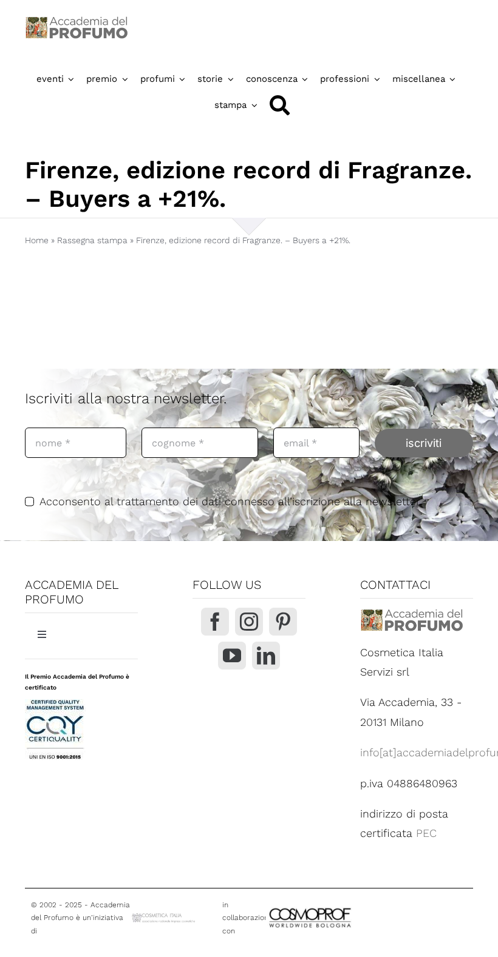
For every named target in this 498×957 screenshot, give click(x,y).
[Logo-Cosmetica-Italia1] (164, 916)
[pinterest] (283, 622)
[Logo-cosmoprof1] (344, 907)
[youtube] (232, 656)
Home (37, 240)
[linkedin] (266, 656)
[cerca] (280, 105)
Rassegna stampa (92, 240)
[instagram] (249, 622)
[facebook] (215, 622)
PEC (426, 833)
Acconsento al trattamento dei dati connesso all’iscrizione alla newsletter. (230, 501)
